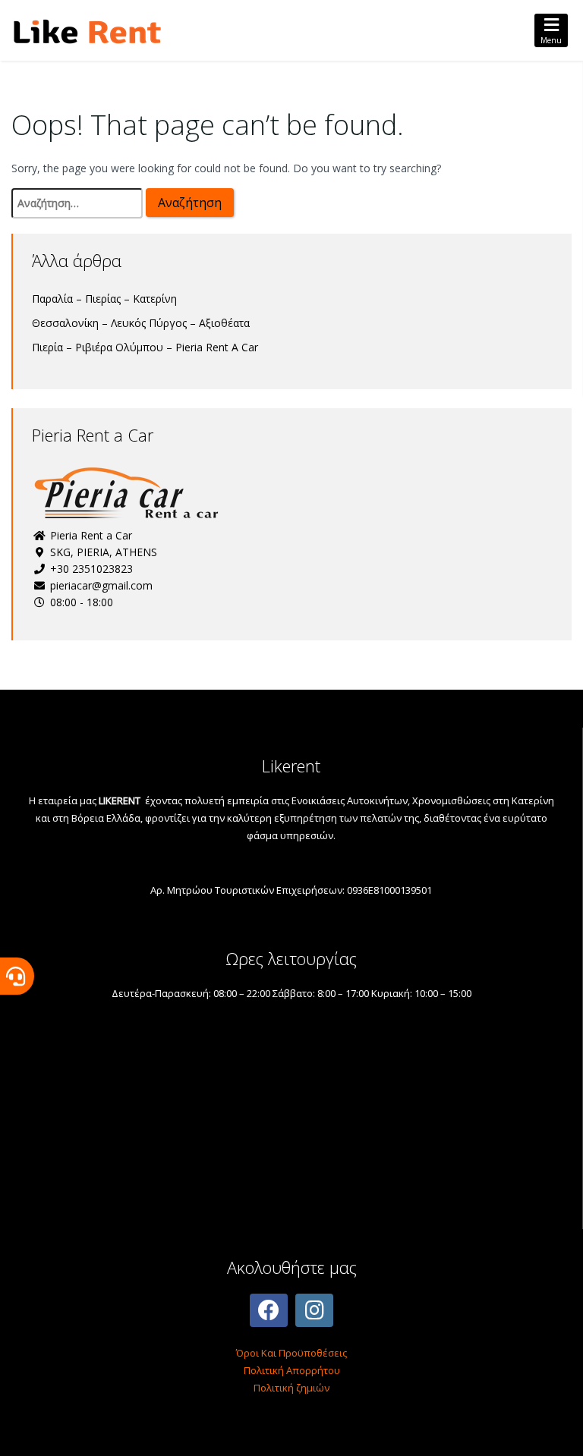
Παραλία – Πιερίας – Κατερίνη (104, 298)
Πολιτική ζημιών (291, 1388)
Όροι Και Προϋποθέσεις (291, 1353)
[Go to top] (558, 1431)
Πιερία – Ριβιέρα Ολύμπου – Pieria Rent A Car (145, 347)
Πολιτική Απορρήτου (292, 1370)
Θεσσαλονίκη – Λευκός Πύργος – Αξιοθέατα (141, 323)
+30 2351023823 (90, 568)
